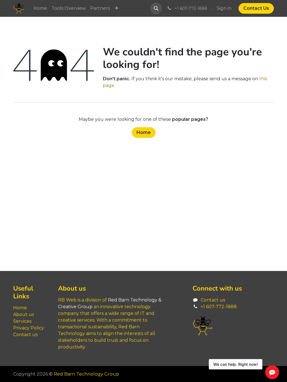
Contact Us (256, 8)
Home (143, 132)
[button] (156, 8)
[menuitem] (40, 8)
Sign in (224, 8)
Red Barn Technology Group (86, 374)
